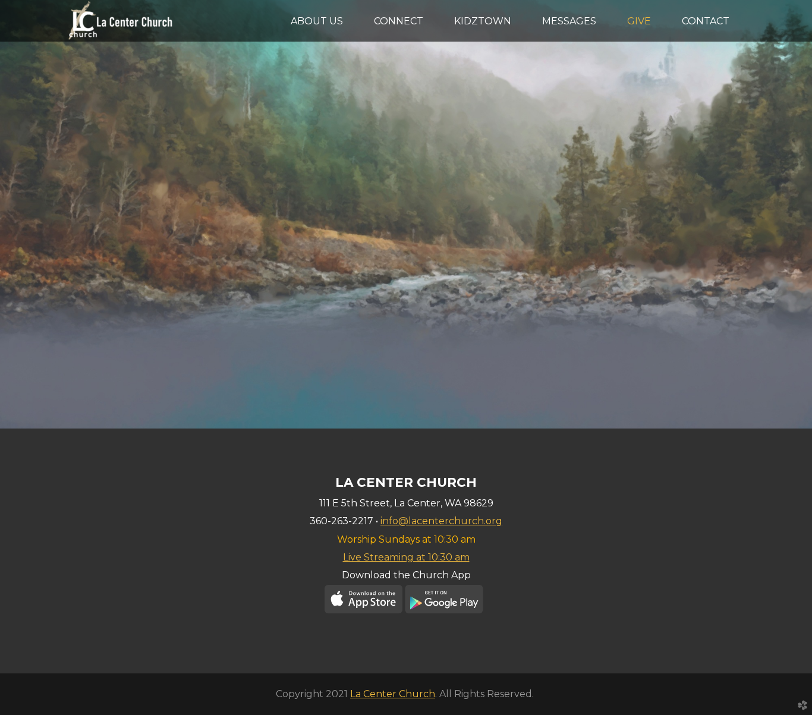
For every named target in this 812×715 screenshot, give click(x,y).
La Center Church (392, 694)
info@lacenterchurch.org (441, 521)
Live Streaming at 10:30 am (406, 557)
